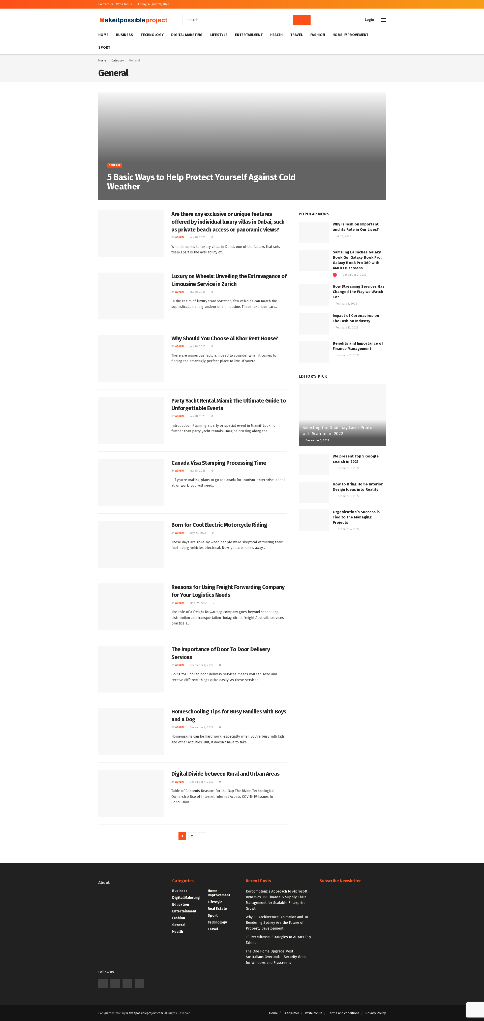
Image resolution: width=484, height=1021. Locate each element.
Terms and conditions (343, 1013)
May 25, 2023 (197, 533)
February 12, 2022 (346, 327)
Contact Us (105, 4)
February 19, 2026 (136, 197)
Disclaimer (291, 1013)
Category (117, 60)
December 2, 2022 (354, 274)
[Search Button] (302, 20)
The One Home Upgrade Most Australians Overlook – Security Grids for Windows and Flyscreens (276, 957)
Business (124, 35)
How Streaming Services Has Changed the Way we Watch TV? (358, 291)
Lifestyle (219, 35)
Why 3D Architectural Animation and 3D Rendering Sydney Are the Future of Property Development (277, 923)
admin (115, 197)
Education (180, 904)
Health (276, 35)
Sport (104, 47)
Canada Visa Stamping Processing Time (218, 462)
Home (103, 35)
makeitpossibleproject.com (144, 1013)
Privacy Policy (375, 1013)
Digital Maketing (186, 35)
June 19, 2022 (198, 603)
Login (369, 20)
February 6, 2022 (346, 303)
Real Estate (217, 909)
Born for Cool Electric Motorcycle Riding (219, 524)
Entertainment (249, 35)
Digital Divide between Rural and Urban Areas (225, 773)
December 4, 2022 (201, 665)
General (134, 60)
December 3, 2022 (317, 440)
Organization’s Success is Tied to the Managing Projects (356, 517)
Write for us (124, 4)
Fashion (317, 35)
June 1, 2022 (343, 236)
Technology (152, 35)
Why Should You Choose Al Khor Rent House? (224, 338)
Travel (296, 35)
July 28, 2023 (197, 237)
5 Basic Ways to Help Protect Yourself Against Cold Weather (201, 182)
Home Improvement (350, 35)
